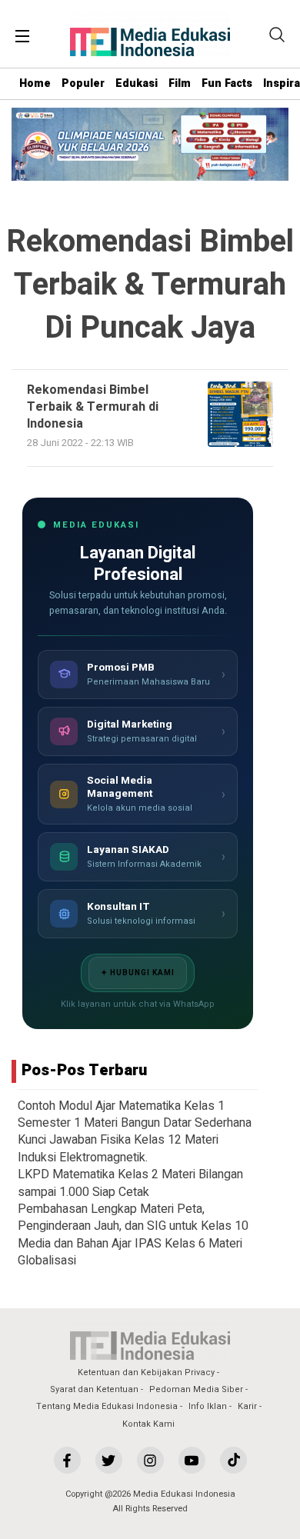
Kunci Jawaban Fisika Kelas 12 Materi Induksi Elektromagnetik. (118, 1148)
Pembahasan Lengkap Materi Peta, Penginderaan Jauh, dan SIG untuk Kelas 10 (133, 1217)
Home (35, 83)
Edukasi (136, 83)
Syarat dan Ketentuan (94, 1389)
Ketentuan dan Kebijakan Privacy (146, 1372)
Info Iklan (207, 1406)
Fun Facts (227, 83)
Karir (247, 1406)
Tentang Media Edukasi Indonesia (107, 1406)
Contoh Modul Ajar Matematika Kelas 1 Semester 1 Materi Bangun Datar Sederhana (135, 1114)
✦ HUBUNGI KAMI (138, 973)
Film (179, 83)
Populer (83, 83)
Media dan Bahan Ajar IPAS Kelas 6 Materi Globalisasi (130, 1252)
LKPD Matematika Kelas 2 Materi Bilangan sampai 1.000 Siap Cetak (130, 1183)
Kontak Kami (148, 1424)
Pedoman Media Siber (196, 1389)
